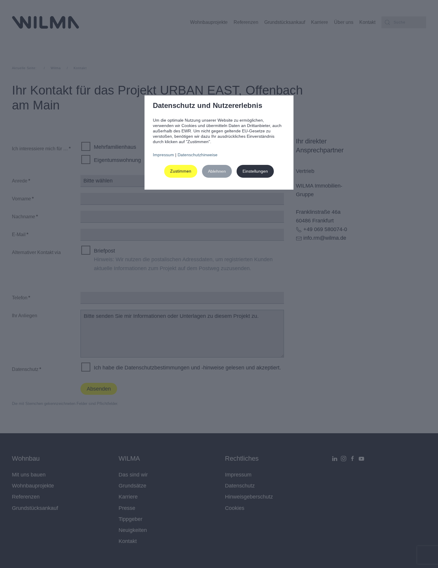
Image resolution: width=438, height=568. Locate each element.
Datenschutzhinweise (198, 154)
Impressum (163, 154)
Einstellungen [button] (255, 171)
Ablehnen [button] (217, 171)
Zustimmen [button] (180, 171)
